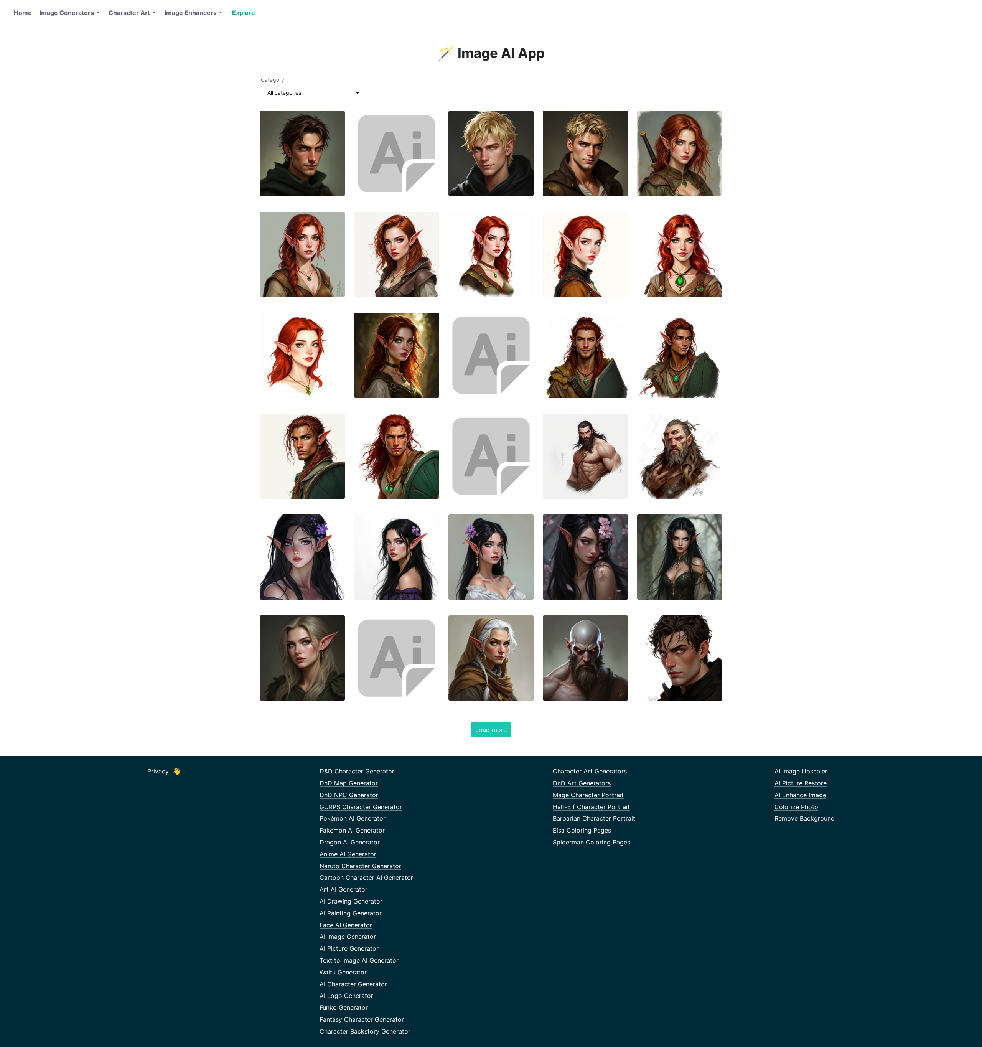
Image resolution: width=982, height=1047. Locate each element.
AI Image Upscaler (800, 771)
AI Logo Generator (346, 995)
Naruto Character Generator (360, 866)
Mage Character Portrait (588, 795)
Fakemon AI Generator (352, 830)
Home (23, 12)
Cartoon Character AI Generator (366, 877)
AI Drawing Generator (351, 901)
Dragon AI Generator (350, 842)
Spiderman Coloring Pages (591, 842)
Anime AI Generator (348, 854)
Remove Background (804, 818)
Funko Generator (344, 1007)
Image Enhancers (191, 12)
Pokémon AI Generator (353, 818)
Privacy (158, 771)
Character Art (129, 12)
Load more (491, 730)
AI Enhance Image (800, 795)
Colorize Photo (796, 807)
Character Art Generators (590, 771)
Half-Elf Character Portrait (591, 807)
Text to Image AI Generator (359, 960)
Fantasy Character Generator (362, 1019)
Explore (243, 12)
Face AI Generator (346, 925)
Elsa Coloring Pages (582, 830)
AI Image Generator (348, 936)
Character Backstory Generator (365, 1031)
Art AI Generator (343, 889)
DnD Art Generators (582, 783)
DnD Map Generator (349, 783)
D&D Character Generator (357, 771)
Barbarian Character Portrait (594, 818)
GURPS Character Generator (361, 807)
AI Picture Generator (349, 948)
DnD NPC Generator (349, 795)
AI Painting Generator (351, 913)
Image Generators (67, 12)
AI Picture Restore (800, 783)
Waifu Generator (343, 972)
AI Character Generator (353, 984)
